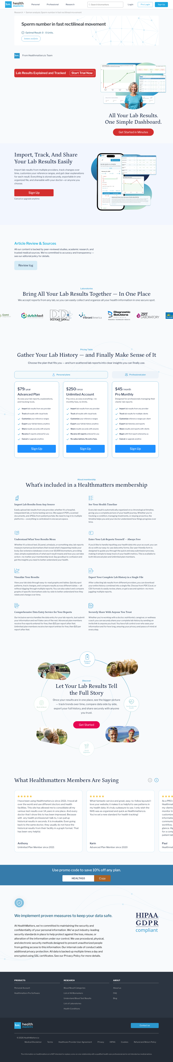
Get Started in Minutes (133, 132)
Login (130, 4)
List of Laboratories (72, 1003)
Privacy (101, 1042)
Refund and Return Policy (145, 1042)
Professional (53, 4)
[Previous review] (150, 780)
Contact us (145, 1025)
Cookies (124, 1042)
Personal (35, 4)
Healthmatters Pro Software (27, 993)
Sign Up (161, 4)
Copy (102, 878)
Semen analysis (31, 39)
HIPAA (112, 1042)
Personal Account (22, 988)
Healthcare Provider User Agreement (75, 1042)
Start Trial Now (82, 73)
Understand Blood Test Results (77, 998)
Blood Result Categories (74, 988)
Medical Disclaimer (33, 1042)
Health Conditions (72, 1009)
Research (70, 4)
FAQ (115, 993)
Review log (25, 265)
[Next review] (156, 780)
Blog (115, 998)
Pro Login (145, 4)
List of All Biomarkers (73, 993)
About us (117, 988)
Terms (50, 1042)
